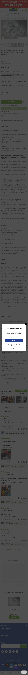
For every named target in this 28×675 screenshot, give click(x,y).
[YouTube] (16, 344)
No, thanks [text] (14, 348)
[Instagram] (11, 344)
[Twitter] (19, 344)
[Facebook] (8, 344)
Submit (14, 340)
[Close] (26, 324)
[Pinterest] (14, 344)
